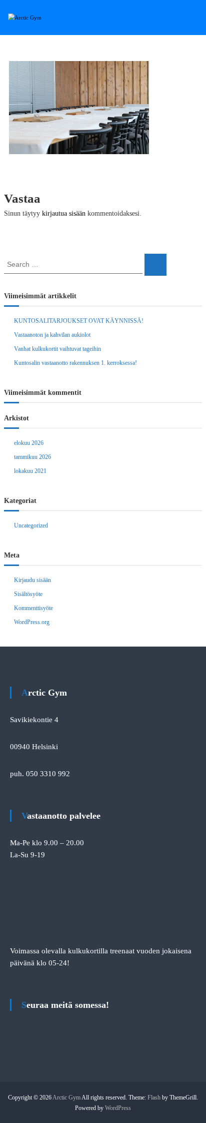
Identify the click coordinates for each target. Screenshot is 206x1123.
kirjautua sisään (64, 213)
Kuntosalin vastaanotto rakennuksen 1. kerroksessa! (75, 362)
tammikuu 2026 (32, 456)
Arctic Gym (66, 1097)
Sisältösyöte (28, 594)
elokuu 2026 (29, 442)
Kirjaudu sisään (32, 580)
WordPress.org (32, 622)
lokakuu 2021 (30, 470)
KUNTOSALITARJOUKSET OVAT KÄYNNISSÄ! (79, 320)
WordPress (118, 1107)
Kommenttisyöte (33, 608)
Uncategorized (31, 525)
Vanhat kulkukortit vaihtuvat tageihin (57, 348)
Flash (154, 1097)
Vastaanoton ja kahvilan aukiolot (52, 334)
